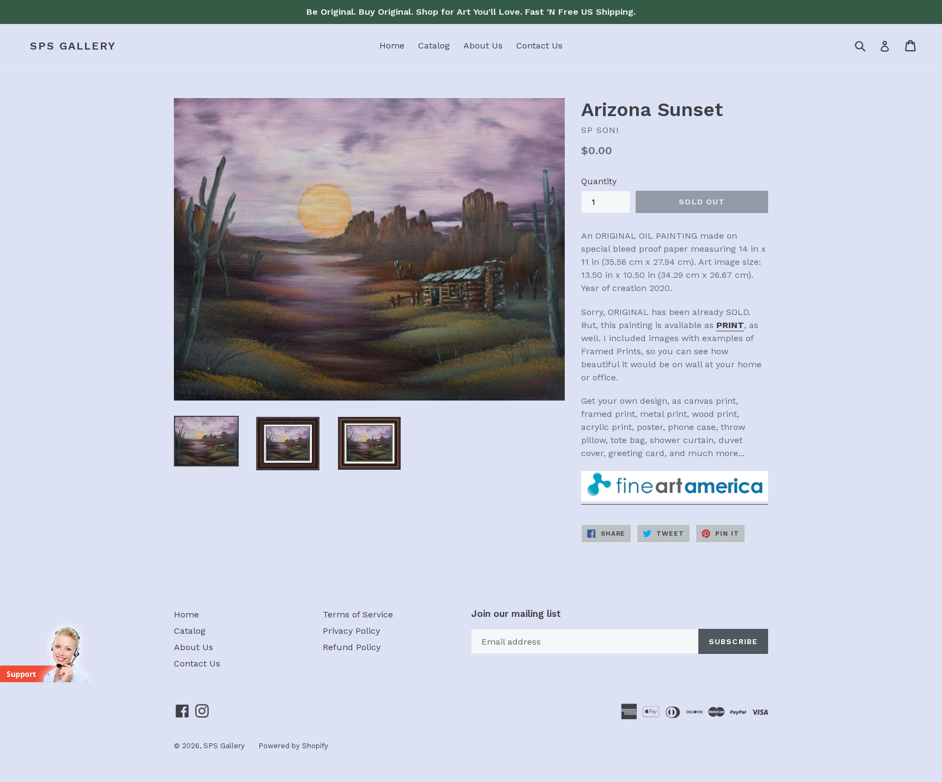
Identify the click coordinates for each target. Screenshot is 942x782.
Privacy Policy (351, 631)
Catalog (434, 45)
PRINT (730, 325)
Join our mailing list (516, 613)
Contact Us (539, 45)
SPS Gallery (73, 45)
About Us (483, 45)
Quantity (599, 181)
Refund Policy (352, 647)
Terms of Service (358, 614)
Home (391, 45)
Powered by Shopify (293, 746)
